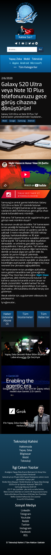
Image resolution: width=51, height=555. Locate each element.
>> (15, 67)
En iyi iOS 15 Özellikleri (25, 499)
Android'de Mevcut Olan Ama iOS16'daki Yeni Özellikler (26, 494)
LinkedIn (25, 510)
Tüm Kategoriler (28, 67)
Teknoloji (37, 59)
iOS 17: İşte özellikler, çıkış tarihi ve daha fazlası (25, 489)
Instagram (25, 528)
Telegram (25, 514)
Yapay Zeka (15, 59)
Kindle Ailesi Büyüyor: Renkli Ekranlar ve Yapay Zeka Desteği (25, 482)
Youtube (25, 517)
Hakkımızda (25, 446)
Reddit (25, 521)
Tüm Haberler (43, 315)
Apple (15, 63)
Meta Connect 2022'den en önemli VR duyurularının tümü (25, 492)
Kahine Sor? (25, 37)
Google (12, 121)
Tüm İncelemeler (25, 315)
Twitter (25, 524)
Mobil (27, 59)
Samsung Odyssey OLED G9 (25, 487)
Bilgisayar (25, 453)
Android (24, 63)
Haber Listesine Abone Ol (7, 319)
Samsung (21, 121)
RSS (25, 535)
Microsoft (36, 63)
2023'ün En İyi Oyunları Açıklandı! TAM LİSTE (25, 484)
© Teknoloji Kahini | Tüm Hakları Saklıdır (25, 542)
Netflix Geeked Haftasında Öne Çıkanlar (26, 497)
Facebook (25, 532)
